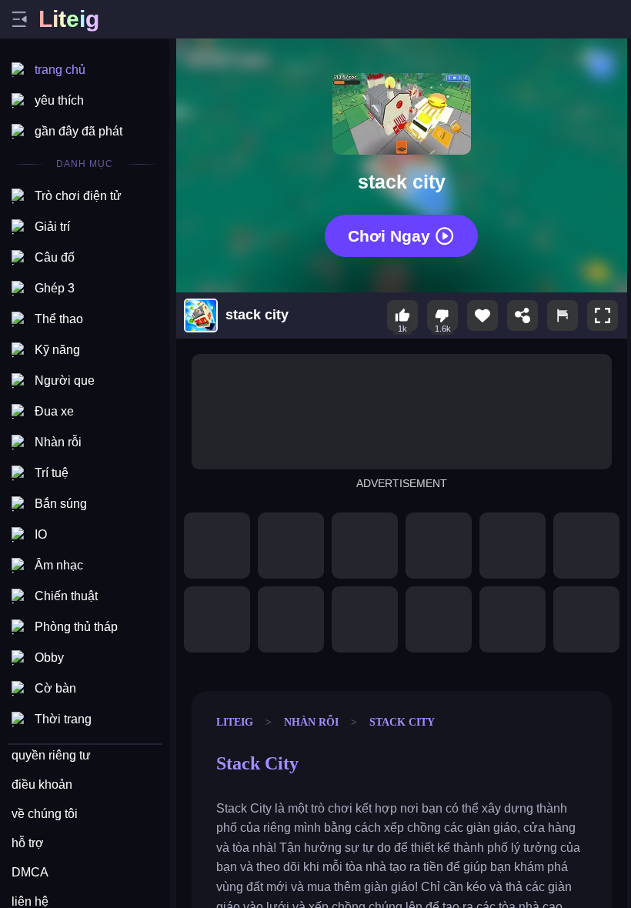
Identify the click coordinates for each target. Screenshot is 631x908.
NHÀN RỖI (311, 722)
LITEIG (234, 722)
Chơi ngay (389, 236)
